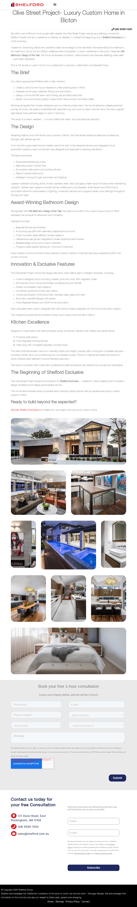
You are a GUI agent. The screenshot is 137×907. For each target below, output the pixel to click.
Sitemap (59, 901)
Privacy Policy (73, 901)
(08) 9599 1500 (123, 29)
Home (50, 901)
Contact (86, 901)
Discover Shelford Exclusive (24, 410)
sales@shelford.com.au (33, 833)
